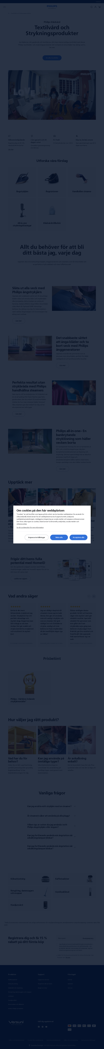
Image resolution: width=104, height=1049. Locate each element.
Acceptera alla (78, 537)
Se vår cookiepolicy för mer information (30, 527)
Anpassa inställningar (36, 537)
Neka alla (59, 537)
